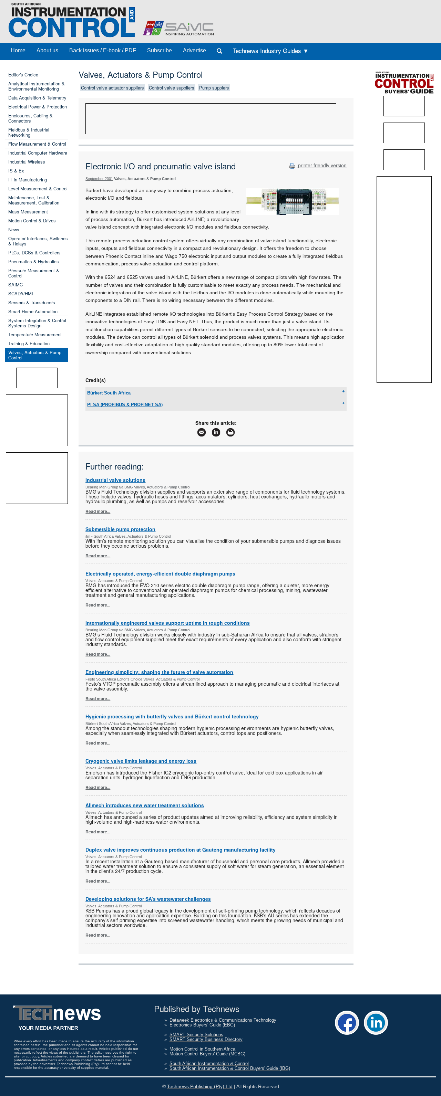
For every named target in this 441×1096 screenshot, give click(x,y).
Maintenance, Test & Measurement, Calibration (33, 200)
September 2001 (99, 179)
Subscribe (159, 50)
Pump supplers (214, 87)
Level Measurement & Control (38, 188)
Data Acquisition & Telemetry (37, 97)
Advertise (194, 50)
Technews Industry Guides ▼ (271, 50)
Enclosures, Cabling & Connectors (30, 118)
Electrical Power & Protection (37, 106)
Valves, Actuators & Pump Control (34, 355)
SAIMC (15, 284)
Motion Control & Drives (32, 220)
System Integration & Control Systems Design (37, 323)
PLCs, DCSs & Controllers (34, 252)
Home (18, 50)
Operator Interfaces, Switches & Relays (38, 241)
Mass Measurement (28, 211)
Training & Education (29, 343)
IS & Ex (16, 170)
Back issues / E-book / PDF (102, 50)
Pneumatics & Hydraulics (33, 261)
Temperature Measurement (35, 334)
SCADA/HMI (20, 293)
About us (47, 50)
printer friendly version (322, 165)
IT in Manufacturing (27, 179)
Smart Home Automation (33, 311)
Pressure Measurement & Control (33, 273)
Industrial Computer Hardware (37, 152)
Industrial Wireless (26, 161)
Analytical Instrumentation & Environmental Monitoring (36, 86)
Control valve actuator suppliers (112, 87)
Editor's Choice (23, 74)
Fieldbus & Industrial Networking (28, 132)
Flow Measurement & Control (37, 143)
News (13, 229)
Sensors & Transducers (31, 302)
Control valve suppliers (171, 87)
